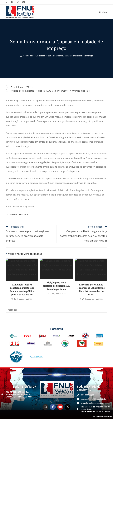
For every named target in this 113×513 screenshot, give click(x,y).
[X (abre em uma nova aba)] (7, 2)
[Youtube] (60, 407)
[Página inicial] (21, 55)
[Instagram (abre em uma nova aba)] (18, 2)
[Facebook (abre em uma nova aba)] (12, 2)
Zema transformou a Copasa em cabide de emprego (70, 55)
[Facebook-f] (53, 407)
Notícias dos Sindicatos (22, 90)
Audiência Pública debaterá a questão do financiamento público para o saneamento (22, 289)
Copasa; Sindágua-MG (19, 214)
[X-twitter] (67, 407)
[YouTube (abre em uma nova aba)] (24, 2)
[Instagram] (45, 407)
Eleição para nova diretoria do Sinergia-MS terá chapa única (56, 286)
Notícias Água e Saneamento (53, 90)
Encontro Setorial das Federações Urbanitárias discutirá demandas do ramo (91, 289)
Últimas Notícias (81, 90)
